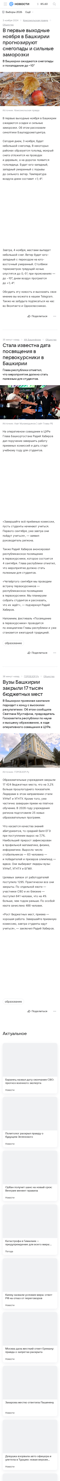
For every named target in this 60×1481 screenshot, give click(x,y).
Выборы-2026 (14, 12)
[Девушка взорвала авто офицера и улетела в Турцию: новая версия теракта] (30, 1445)
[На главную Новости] (21, 4)
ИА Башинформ (32, 339)
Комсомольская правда (35, 20)
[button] (30, 89)
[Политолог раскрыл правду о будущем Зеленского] (30, 1122)
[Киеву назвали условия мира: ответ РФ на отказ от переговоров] (30, 1283)
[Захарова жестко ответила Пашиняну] (30, 1391)
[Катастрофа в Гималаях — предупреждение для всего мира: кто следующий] (30, 1229)
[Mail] (11, 4)
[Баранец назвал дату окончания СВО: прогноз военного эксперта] (30, 1068)
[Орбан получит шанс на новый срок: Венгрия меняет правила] (30, 1176)
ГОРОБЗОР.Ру (31, 676)
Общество (8, 24)
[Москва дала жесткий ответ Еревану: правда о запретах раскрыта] (30, 1337)
